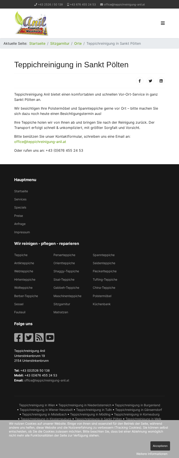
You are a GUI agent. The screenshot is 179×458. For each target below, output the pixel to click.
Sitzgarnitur (61, 304)
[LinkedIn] (161, 80)
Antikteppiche (24, 263)
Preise (18, 215)
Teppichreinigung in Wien (37, 405)
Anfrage (20, 224)
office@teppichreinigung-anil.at (124, 4)
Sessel (18, 304)
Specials (20, 207)
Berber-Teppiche (26, 296)
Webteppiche (23, 271)
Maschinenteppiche (67, 296)
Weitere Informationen (151, 454)
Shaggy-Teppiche (66, 271)
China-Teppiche (104, 287)
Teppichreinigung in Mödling (90, 414)
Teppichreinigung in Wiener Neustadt (46, 410)
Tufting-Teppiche (105, 279)
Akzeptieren (160, 445)
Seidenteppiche (104, 263)
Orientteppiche (64, 263)
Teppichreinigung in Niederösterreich (85, 405)
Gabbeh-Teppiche (66, 287)
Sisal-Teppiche (63, 279)
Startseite (21, 191)
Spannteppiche (104, 255)
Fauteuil (19, 312)
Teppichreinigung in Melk (143, 419)
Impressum (22, 232)
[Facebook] (139, 80)
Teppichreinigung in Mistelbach (44, 414)
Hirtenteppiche (24, 279)
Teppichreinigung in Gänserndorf (138, 410)
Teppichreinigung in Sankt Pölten (98, 419)
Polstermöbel (102, 296)
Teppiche (21, 255)
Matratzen (60, 312)
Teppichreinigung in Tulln (94, 410)
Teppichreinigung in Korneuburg (137, 414)
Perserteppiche (64, 255)
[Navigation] (163, 23)
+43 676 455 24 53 (83, 4)
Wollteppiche (23, 287)
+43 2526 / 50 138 (50, 4)
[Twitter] (150, 80)
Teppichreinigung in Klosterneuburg (46, 419)
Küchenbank (102, 304)
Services (20, 199)
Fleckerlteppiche (105, 271)
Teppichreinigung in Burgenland (137, 405)
